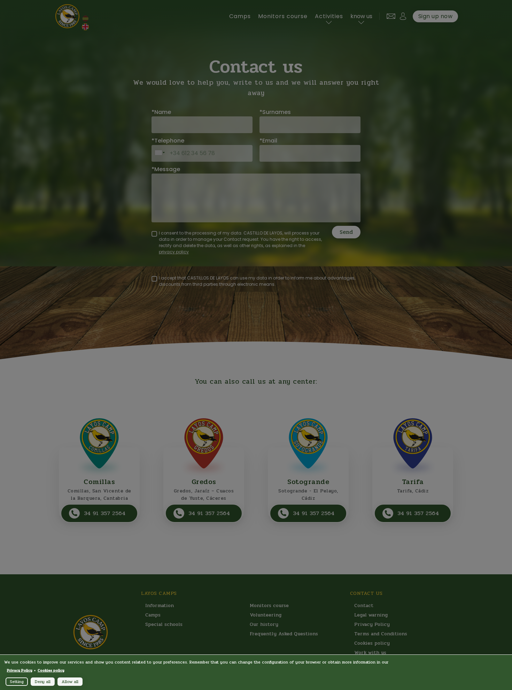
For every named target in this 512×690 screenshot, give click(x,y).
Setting (17, 681)
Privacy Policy (19, 670)
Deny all (43, 681)
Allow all (70, 681)
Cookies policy (51, 670)
